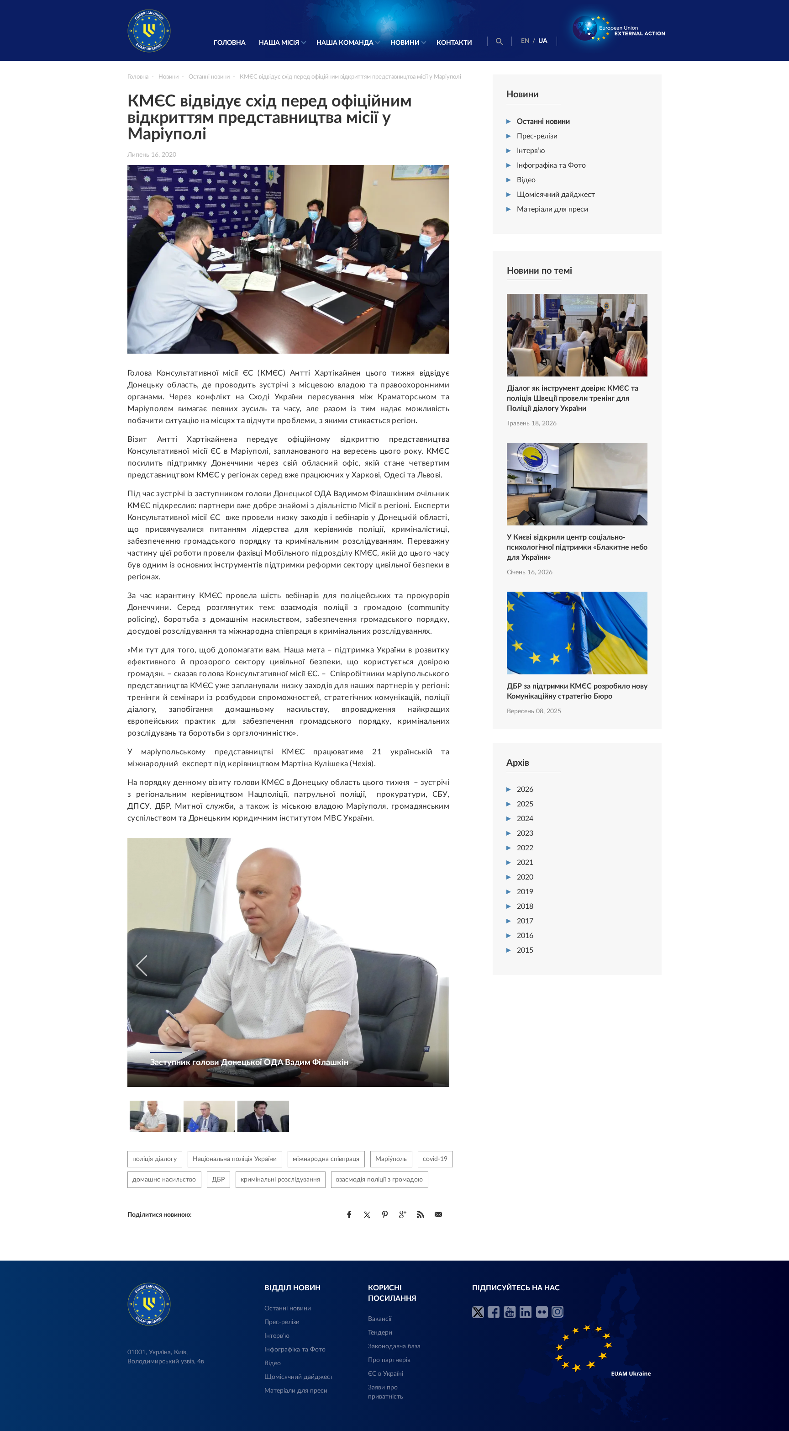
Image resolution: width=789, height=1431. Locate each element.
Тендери (380, 1333)
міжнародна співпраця (326, 1159)
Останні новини (543, 121)
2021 (525, 862)
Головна (230, 43)
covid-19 (435, 1159)
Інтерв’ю (531, 150)
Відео (526, 180)
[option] (288, 962)
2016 (525, 935)
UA (542, 41)
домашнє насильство (164, 1180)
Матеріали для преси (552, 209)
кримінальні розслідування (280, 1180)
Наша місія (279, 43)
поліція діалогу (154, 1159)
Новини (405, 43)
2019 (525, 892)
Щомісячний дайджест (556, 194)
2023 (525, 833)
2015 (525, 950)
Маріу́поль (391, 1159)
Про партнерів (389, 1360)
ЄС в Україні (385, 1374)
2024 (525, 818)
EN (525, 41)
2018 (525, 906)
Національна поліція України (235, 1159)
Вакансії (379, 1319)
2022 (525, 848)
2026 (525, 789)
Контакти (454, 43)
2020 (525, 877)
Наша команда (344, 43)
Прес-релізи (537, 136)
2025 (525, 804)
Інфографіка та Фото (551, 165)
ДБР (218, 1180)
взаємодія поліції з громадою (379, 1180)
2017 (525, 921)
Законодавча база (394, 1346)
